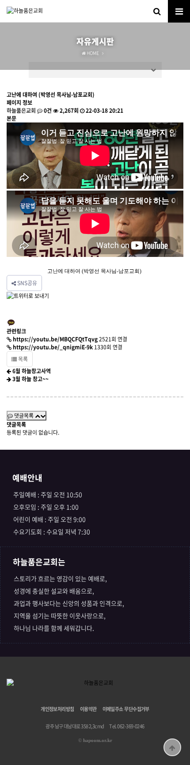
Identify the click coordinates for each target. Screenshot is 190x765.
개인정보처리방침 (57, 709)
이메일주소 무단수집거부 (126, 709)
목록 (22, 359)
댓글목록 (24, 416)
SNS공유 (26, 283)
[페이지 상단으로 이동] (172, 747)
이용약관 (88, 709)
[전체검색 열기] (157, 11)
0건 (47, 111)
